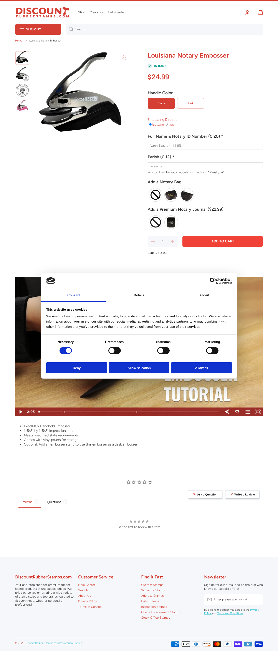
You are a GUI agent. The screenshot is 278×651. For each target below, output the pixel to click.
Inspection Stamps (154, 607)
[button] (205, 138)
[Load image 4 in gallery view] (22, 106)
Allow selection (139, 368)
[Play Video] (20, 411)
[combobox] (164, 29)
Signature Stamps (153, 590)
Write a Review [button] (244, 494)
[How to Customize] (64, 411)
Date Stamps (150, 601)
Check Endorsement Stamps (161, 612)
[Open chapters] (247, 411)
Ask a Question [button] (207, 494)
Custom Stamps (152, 585)
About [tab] (204, 295)
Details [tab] (139, 295)
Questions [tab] (54, 502)
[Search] (69, 29)
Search (83, 590)
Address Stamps (152, 596)
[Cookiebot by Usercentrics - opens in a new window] (213, 281)
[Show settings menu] (237, 411)
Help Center (86, 585)
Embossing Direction (163, 120)
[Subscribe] (257, 599)
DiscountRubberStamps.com (42, 642)
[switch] (114, 350)
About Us (84, 596)
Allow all (201, 368)
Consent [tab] (73, 295)
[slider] (129, 411)
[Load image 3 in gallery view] (22, 90)
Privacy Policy (87, 601)
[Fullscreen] (258, 411)
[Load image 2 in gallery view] (22, 74)
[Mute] (227, 411)
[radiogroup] (205, 195)
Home (18, 40)
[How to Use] (137, 411)
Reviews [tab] (26, 502)
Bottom (158, 124)
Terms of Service (90, 607)
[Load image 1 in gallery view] (22, 58)
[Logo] (42, 12)
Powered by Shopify (71, 642)
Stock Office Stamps (155, 618)
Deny (77, 368)
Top (171, 124)
